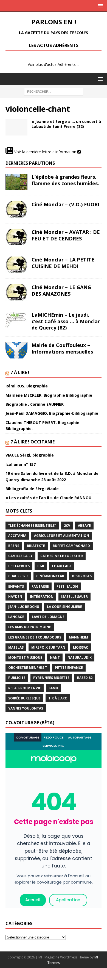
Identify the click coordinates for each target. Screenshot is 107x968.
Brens (13, 545)
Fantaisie (40, 586)
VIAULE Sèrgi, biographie (29, 455)
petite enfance (69, 667)
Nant (55, 657)
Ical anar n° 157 (20, 464)
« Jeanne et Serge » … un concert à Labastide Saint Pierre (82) (66, 124)
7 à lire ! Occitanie (32, 442)
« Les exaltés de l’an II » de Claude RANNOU (48, 497)
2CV (67, 525)
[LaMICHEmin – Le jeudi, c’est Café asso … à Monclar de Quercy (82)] (16, 320)
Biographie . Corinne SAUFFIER (34, 404)
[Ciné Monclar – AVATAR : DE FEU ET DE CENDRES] (16, 237)
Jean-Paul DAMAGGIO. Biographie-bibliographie (51, 413)
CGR (40, 566)
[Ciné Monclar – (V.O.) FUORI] (16, 209)
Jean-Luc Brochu (23, 606)
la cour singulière (64, 606)
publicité (17, 677)
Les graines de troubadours (34, 637)
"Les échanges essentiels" (32, 525)
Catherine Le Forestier (61, 556)
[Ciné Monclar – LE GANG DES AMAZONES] (16, 292)
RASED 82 (84, 677)
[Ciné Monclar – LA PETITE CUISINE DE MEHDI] (16, 265)
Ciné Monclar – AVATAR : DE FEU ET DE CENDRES (66, 235)
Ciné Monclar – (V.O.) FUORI (65, 204)
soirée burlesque (24, 698)
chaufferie (18, 576)
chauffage (62, 566)
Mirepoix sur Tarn (48, 647)
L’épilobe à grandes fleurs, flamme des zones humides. (65, 179)
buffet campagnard (71, 545)
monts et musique (25, 657)
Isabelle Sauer (74, 596)
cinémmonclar (50, 576)
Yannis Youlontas (25, 708)
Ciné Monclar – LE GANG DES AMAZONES (61, 290)
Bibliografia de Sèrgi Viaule (32, 488)
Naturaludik (79, 657)
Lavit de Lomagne (48, 616)
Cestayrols (19, 566)
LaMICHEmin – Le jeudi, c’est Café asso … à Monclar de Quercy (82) (66, 321)
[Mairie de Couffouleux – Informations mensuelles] (16, 350)
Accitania (17, 535)
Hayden (15, 596)
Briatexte (36, 545)
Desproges (82, 576)
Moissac (80, 647)
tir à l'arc (57, 698)
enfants (16, 586)
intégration (42, 596)
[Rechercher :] (53, 91)
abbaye (84, 525)
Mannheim (78, 637)
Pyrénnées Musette (51, 677)
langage (16, 616)
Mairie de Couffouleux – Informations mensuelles (62, 348)
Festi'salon (67, 586)
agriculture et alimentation (61, 535)
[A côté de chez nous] (16, 127)
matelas (16, 647)
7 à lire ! (19, 372)
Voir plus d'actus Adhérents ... (53, 64)
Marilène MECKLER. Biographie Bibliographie (48, 395)
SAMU (53, 688)
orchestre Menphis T (27, 667)
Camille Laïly (20, 556)
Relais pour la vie (24, 688)
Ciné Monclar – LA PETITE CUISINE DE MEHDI (63, 262)
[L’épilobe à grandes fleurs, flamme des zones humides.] (16, 182)
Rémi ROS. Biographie (26, 386)
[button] (99, 5)
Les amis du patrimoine (29, 627)
